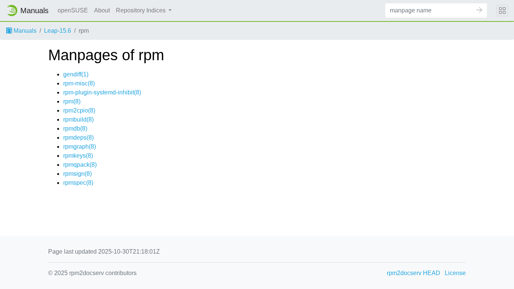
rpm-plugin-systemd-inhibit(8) (102, 92)
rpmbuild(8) (78, 119)
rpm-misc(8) (79, 83)
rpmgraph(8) (79, 146)
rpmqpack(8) (80, 164)
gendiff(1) (75, 74)
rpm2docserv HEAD (413, 273)
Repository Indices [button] (141, 10)
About (102, 10)
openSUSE (73, 10)
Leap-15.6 (57, 30)
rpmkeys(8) (78, 155)
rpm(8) (72, 101)
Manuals (24, 30)
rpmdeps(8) (78, 137)
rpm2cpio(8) (79, 110)
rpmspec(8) (78, 182)
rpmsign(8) (77, 173)
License (455, 273)
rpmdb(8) (75, 128)
